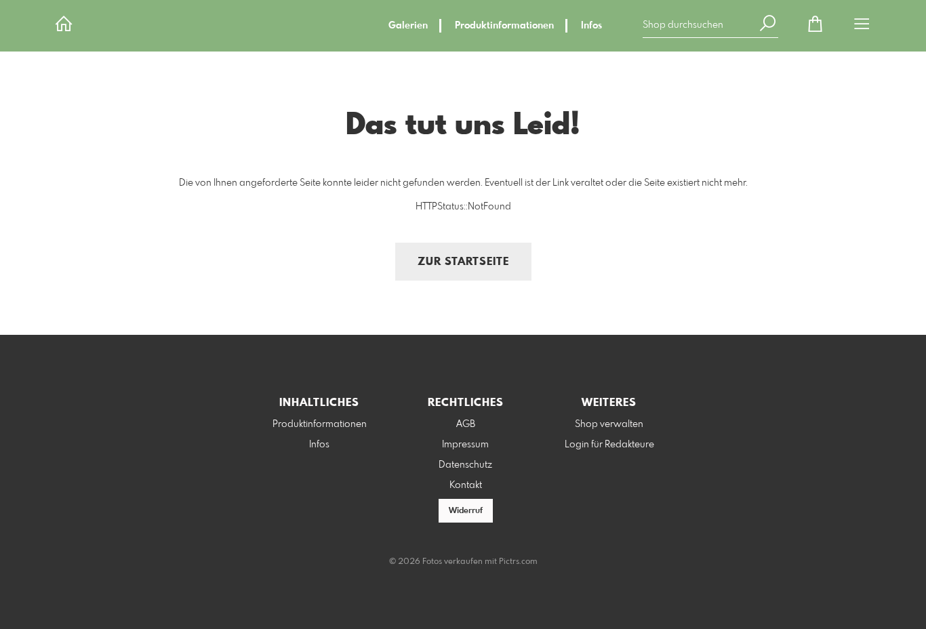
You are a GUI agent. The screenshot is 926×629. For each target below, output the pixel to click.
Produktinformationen (504, 26)
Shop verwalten (609, 424)
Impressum (465, 444)
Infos (591, 26)
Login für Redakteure (609, 444)
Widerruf (466, 511)
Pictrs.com (518, 562)
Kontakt (465, 485)
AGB (465, 424)
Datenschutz (465, 465)
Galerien (408, 26)
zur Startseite (463, 262)
